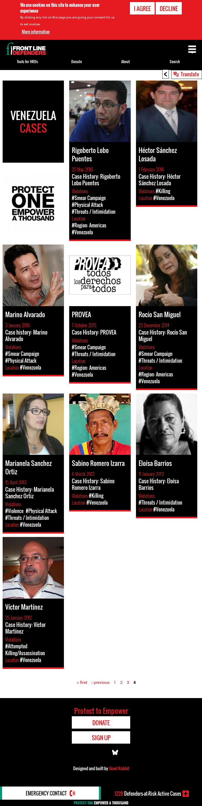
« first (82, 682)
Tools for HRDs (27, 61)
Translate (190, 74)
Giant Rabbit (119, 768)
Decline (169, 8)
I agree (142, 8)
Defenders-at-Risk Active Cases (147, 793)
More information (36, 31)
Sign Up (101, 737)
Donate (76, 61)
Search (175, 61)
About (125, 61)
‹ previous (100, 682)
